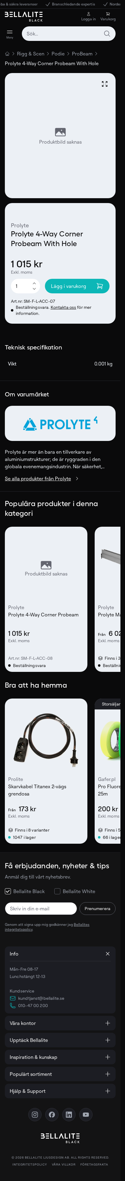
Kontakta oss (63, 307)
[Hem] (7, 53)
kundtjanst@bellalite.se (41, 998)
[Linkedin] (69, 1114)
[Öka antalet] (34, 283)
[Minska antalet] (34, 289)
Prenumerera (97, 908)
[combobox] (69, 33)
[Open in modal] (104, 84)
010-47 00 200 (33, 1005)
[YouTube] (86, 1114)
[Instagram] (35, 1114)
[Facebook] (52, 1114)
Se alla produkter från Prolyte (38, 478)
